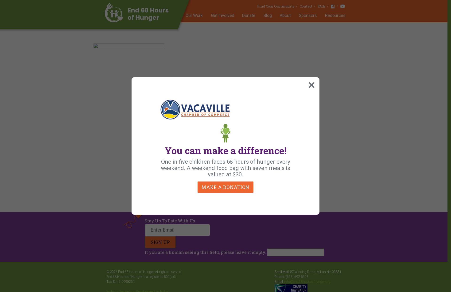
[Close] (310, 84)
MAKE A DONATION (225, 187)
